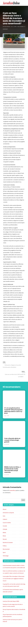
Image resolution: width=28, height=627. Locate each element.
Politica (5, 546)
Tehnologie (5, 556)
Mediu (4, 532)
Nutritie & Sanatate (8, 542)
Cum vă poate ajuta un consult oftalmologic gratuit (12, 440)
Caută (23, 500)
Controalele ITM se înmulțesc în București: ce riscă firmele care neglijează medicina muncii (13, 579)
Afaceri (4, 509)
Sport (4, 552)
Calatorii (5, 519)
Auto (18, 26)
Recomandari (6, 549)
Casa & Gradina (7, 522)
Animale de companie (8, 512)
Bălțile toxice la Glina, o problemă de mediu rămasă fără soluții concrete (12, 469)
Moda (4, 536)
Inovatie (5, 526)
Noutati (22, 26)
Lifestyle (5, 529)
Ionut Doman (7, 26)
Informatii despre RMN (13, 601)
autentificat (13, 490)
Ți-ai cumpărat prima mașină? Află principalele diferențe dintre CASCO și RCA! (13, 410)
